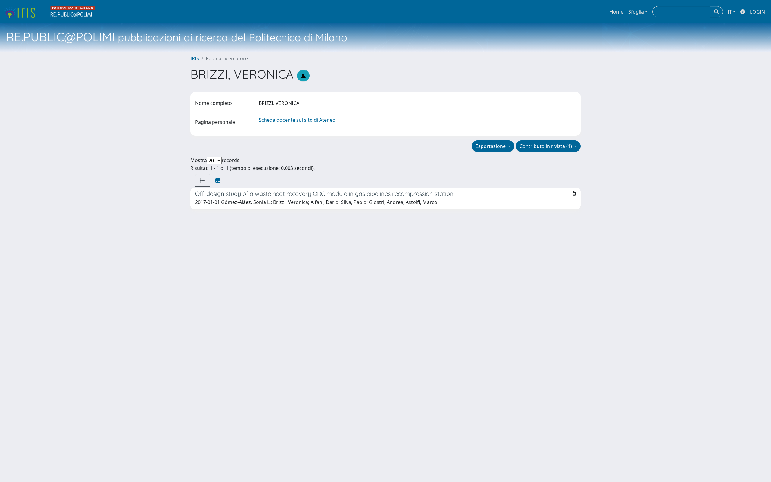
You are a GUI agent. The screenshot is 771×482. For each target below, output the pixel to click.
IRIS (194, 58)
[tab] (202, 180)
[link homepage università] (73, 12)
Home (616, 11)
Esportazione (491, 146)
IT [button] (730, 11)
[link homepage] (22, 12)
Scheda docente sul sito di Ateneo (297, 120)
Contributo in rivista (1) (546, 146)
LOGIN (757, 11)
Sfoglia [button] (636, 11)
